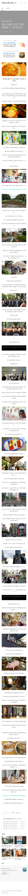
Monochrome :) (9, 3)
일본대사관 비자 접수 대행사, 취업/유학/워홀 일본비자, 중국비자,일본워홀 (9, 45)
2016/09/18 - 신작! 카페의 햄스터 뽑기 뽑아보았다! (14, 795)
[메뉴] (25, 3)
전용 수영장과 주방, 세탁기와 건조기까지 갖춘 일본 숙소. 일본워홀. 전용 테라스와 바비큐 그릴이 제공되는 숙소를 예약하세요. (9, 56)
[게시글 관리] (8, 813)
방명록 (7, 8)
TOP (25, 891)
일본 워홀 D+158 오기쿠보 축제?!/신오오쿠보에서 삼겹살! (11, 823)
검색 (22, 3)
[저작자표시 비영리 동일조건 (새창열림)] (18, 812)
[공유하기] (6, 813)
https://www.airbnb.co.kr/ (9, 51)
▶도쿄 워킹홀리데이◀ (8, 819)
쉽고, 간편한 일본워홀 (9, 43)
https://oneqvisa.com (8, 40)
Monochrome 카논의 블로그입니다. (9, 870)
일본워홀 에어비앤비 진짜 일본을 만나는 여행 (9, 53)
